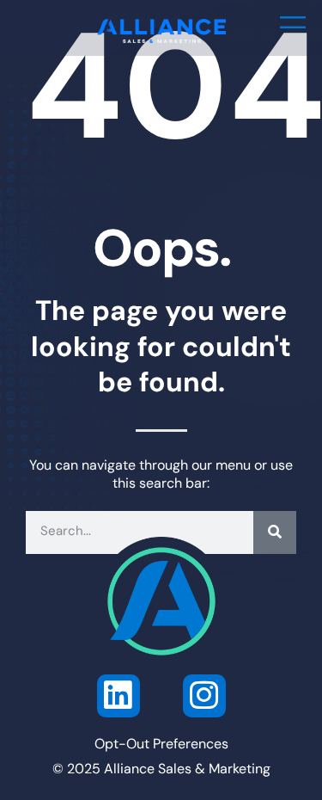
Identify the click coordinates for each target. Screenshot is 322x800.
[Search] (274, 532)
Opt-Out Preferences (161, 745)
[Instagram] (204, 695)
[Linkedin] (118, 695)
